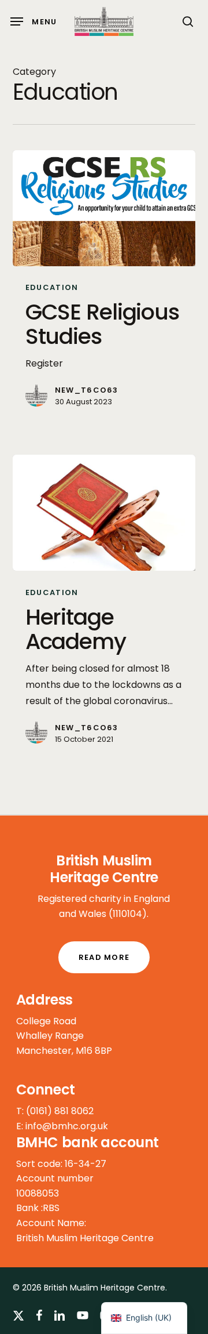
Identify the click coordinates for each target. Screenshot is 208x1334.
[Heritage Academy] (104, 513)
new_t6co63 (86, 390)
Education (52, 287)
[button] (33, 21)
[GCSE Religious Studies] (104, 208)
